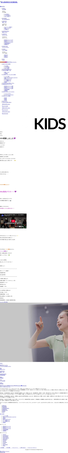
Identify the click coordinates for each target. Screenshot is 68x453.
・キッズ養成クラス (6, 420)
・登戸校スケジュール (6, 428)
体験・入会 (6, 70)
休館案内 (6, 44)
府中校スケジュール (8, 86)
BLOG (3, 412)
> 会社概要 (3, 447)
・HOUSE (4, 441)
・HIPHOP (4, 434)
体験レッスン (7, 28)
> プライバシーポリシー (32, 447)
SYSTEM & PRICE (5, 408)
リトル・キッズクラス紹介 (9, 74)
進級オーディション (8, 78)
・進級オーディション (6, 419)
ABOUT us (4, 405)
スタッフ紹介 (7, 16)
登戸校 (5, 57)
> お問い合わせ (23, 447)
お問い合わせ (6, 102)
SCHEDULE (4, 409)
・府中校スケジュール (6, 426)
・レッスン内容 (5, 415)
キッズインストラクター (9, 94)
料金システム (8, 83)
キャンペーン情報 (7, 27)
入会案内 (6, 29)
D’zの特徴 (6, 14)
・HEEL (3, 445)
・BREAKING (4, 439)
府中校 (5, 97)
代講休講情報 (7, 43)
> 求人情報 (9, 447)
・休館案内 (4, 430)
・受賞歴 (4, 422)
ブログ (4, 101)
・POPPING (4, 440)
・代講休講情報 (5, 429)
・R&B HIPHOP (5, 436)
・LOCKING (4, 442)
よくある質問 (7, 15)
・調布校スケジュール (6, 427)
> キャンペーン (15, 447)
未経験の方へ (7, 69)
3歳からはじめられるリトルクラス (10, 77)
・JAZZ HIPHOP (5, 435)
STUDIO (3, 411)
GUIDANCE (4, 407)
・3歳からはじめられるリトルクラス (9, 416)
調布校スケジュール (8, 41)
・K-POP (3, 443)
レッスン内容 (6, 76)
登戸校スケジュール (8, 42)
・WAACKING (5, 444)
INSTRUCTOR (5, 410)
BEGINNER (4, 406)
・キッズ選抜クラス (6, 421)
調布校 (5, 56)
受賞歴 (5, 82)
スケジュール (7, 84)
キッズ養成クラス (7, 79)
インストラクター (8, 91)
